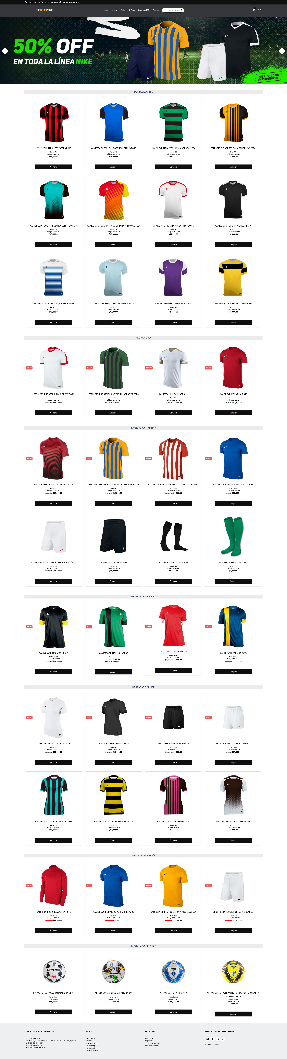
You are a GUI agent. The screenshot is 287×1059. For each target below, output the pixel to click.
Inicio (106, 10)
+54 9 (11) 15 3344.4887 (49, 2)
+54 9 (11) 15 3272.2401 (34, 1045)
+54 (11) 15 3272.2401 (32, 2)
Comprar (53, 167)
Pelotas (156, 10)
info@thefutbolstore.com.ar (69, 2)
